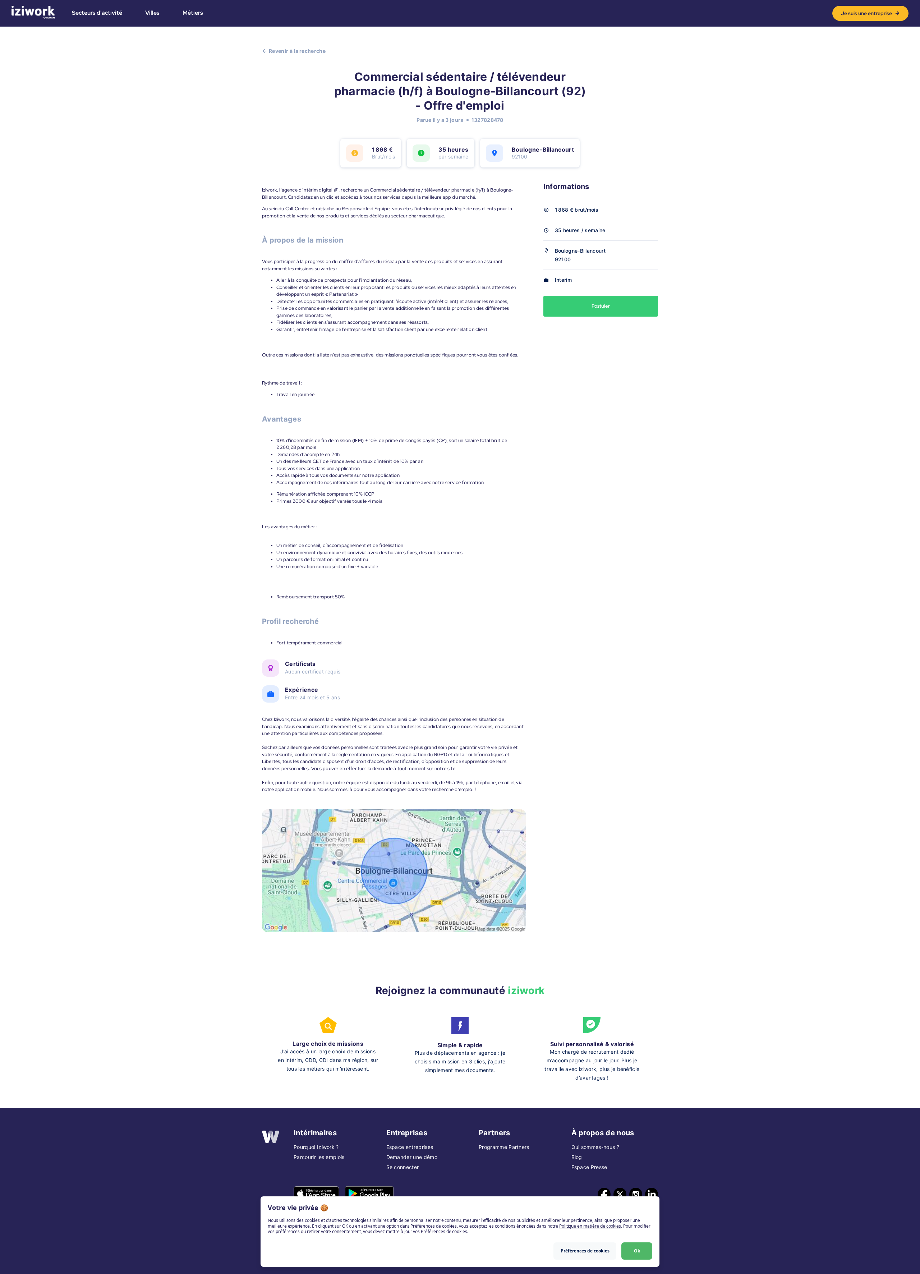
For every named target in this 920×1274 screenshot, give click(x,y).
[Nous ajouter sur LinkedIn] (651, 1194)
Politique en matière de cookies (590, 1226)
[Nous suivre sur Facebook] (604, 1194)
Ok (637, 1251)
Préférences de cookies (585, 1251)
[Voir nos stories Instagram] (635, 1194)
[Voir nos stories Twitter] (619, 1194)
